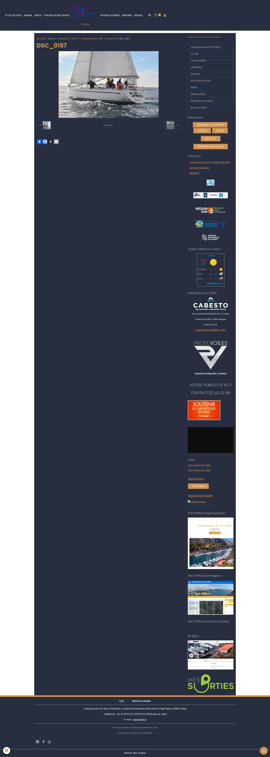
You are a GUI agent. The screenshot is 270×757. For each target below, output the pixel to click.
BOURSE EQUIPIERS (110, 15)
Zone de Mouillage (200, 167)
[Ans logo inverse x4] (210, 237)
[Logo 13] (210, 223)
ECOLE (220, 130)
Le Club (195, 53)
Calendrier (196, 67)
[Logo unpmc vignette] (210, 182)
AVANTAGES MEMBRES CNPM (210, 330)
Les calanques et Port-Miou (205, 46)
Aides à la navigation (202, 100)
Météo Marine (198, 93)
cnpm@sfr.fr (139, 719)
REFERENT (194, 173)
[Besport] (214, 654)
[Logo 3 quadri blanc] (210, 209)
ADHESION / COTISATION (210, 124)
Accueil (41, 38)
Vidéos (38, 15)
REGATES (63, 38)
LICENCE (202, 130)
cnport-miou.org (210, 505)
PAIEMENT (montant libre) (211, 146)
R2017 (75, 38)
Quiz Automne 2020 (199, 465)
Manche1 (111, 38)
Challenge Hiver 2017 (92, 38)
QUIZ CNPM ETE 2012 (199, 470)
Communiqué (198, 60)
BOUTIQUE (210, 138)
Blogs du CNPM (199, 107)
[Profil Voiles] (211, 354)
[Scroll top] (264, 751)
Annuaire (127, 15)
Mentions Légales (141, 700)
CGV (121, 700)
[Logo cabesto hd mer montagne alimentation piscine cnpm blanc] (211, 304)
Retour (108, 125)
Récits (194, 87)
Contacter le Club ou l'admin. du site (210, 162)
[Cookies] (6, 750)
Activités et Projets (201, 80)
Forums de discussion (56, 15)
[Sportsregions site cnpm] (215, 597)
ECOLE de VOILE (13, 15)
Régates (195, 73)
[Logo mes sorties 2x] (215, 683)
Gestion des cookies (135, 752)
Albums (28, 15)
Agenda (138, 15)
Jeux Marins (198, 486)
